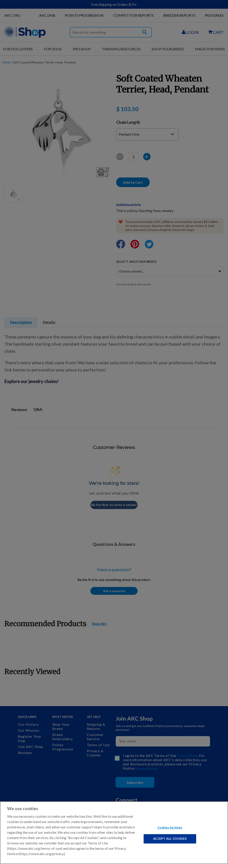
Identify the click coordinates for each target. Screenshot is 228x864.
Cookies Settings (169, 827)
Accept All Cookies (170, 838)
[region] (114, 832)
